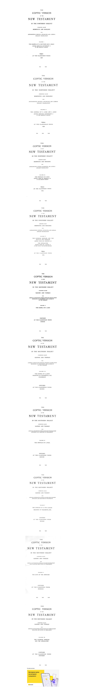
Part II (46, 66)
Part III (49, 133)
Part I (40, 66)
